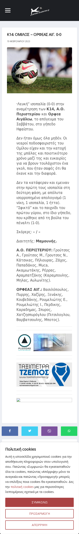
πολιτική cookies (22, 487)
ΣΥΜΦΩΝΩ (40, 502)
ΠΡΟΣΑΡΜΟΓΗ (39, 514)
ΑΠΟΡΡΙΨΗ (39, 525)
